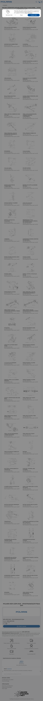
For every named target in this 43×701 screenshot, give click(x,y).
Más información (28, 12)
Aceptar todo (34, 15)
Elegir (21, 15)
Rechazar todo (9, 15)
